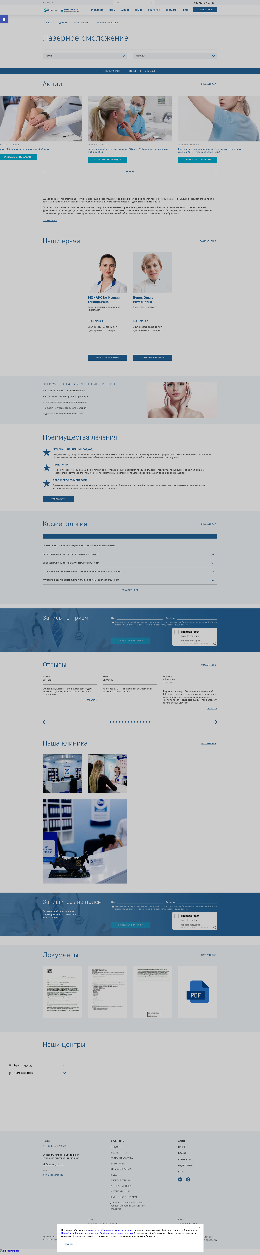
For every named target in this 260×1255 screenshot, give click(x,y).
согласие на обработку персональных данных (111, 1230)
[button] (4, 19)
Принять (68, 1244)
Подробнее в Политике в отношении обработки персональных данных (97, 1233)
